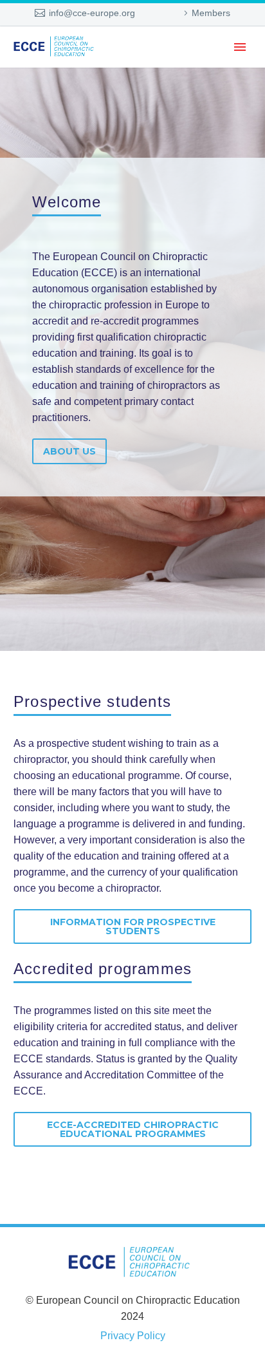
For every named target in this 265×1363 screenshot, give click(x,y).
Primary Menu (239, 47)
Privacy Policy (132, 1335)
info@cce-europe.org (92, 13)
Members (211, 13)
